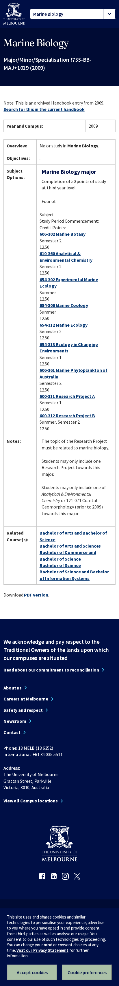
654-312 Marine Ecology (64, 325)
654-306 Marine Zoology (64, 305)
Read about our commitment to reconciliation (51, 670)
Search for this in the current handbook (43, 109)
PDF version (36, 595)
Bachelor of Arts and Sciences (70, 546)
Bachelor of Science (60, 565)
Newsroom (14, 721)
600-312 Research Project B (67, 415)
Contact (12, 732)
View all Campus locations (30, 801)
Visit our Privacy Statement (42, 950)
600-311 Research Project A (67, 396)
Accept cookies (32, 972)
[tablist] (73, 14)
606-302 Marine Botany (62, 234)
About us (12, 688)
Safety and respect (23, 710)
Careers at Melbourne (25, 699)
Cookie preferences (87, 972)
